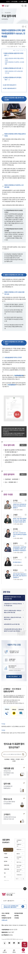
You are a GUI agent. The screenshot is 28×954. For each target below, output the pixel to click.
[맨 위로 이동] (24, 888)
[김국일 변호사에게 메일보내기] (26, 500)
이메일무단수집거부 (6, 918)
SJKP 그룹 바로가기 (8, 901)
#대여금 (12, 759)
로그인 (7, 1)
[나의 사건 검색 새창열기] (4, 943)
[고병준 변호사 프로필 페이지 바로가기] (15, 519)
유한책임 (16, 915)
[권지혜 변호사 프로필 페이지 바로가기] (15, 533)
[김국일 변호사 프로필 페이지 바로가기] (15, 505)
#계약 (14, 761)
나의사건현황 (14, 1)
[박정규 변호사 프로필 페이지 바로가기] (15, 574)
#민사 (22, 759)
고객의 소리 (4, 920)
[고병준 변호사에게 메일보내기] (26, 515)
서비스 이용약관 (5, 913)
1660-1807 (23, 1)
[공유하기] (25, 27)
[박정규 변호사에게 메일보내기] (26, 570)
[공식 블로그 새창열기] (9, 943)
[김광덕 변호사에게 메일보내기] (26, 543)
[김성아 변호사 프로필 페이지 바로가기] (15, 561)
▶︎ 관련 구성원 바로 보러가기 (9, 88)
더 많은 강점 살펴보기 (12, 676)
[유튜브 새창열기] (18, 943)
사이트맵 (16, 918)
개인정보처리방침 (18, 913)
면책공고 (4, 915)
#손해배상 (7, 759)
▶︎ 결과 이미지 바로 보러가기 (9, 85)
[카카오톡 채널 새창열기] (14, 943)
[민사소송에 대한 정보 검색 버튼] (23, 754)
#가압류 (18, 759)
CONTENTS (20, 50)
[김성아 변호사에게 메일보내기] (26, 557)
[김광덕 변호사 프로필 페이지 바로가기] (15, 547)
